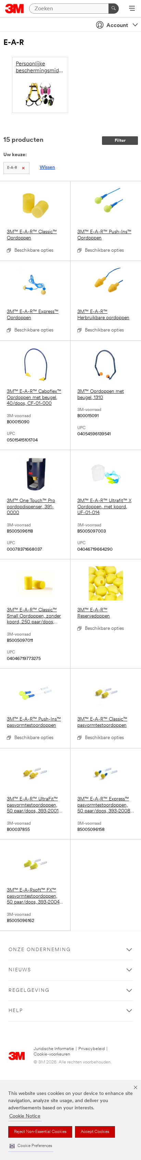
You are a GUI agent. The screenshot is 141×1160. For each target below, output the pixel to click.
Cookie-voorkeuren (52, 1054)
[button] (30, 1146)
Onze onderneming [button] (40, 949)
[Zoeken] (113, 8)
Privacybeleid (91, 1049)
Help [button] (16, 1010)
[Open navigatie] (132, 9)
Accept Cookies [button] (95, 1132)
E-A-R (12, 168)
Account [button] (117, 25)
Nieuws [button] (20, 970)
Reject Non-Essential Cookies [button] (40, 1132)
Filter (120, 140)
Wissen (47, 167)
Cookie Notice (24, 1116)
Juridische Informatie (54, 1049)
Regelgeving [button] (29, 990)
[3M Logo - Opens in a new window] (14, 8)
